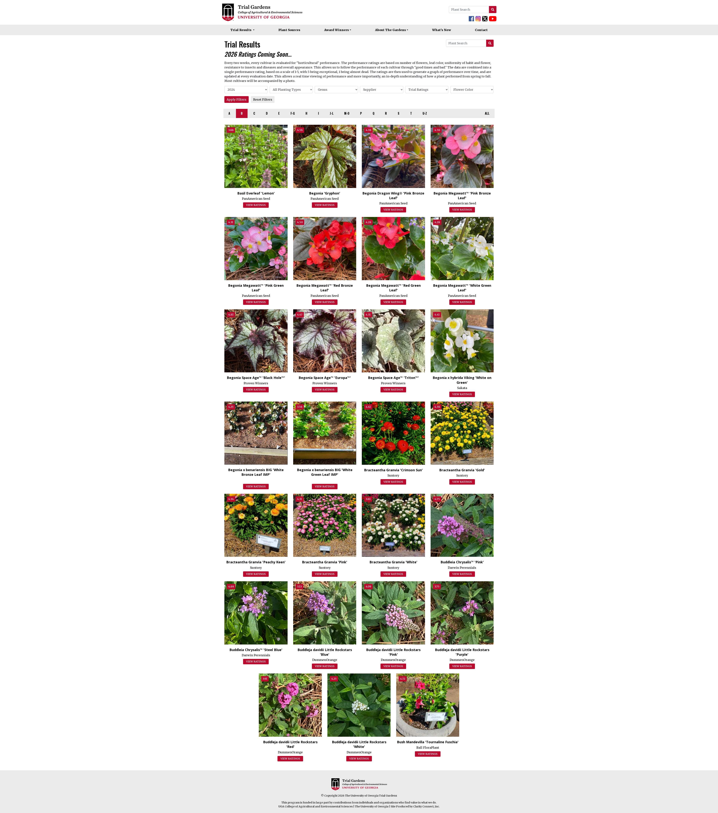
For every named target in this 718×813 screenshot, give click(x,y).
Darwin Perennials (462, 567)
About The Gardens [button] (390, 30)
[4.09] (393, 612)
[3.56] (324, 433)
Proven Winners (256, 383)
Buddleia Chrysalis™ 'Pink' (462, 562)
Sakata (462, 388)
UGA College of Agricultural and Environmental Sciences (315, 806)
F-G (293, 113)
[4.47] (324, 340)
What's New (441, 30)
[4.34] (256, 525)
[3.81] (393, 525)
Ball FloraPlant (427, 747)
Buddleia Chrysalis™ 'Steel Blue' (255, 649)
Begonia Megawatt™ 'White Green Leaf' (462, 287)
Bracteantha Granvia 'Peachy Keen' (256, 562)
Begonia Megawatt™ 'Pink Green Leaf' (256, 287)
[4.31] (256, 248)
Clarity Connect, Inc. (426, 806)
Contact (481, 30)
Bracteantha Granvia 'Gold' (462, 470)
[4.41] (462, 340)
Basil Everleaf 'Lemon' (256, 193)
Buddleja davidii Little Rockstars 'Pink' (393, 652)
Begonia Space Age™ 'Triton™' (393, 377)
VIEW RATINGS (256, 205)
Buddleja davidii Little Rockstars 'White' (359, 744)
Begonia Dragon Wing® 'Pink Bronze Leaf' (393, 195)
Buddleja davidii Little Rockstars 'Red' (290, 744)
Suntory (393, 475)
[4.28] (393, 248)
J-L (332, 113)
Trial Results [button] (241, 30)
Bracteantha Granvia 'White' (393, 562)
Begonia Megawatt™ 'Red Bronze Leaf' (324, 287)
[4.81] (256, 340)
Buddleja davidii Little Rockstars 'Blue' (324, 652)
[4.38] (393, 156)
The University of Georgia (371, 806)
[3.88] (256, 156)
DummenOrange (324, 660)
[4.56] (324, 156)
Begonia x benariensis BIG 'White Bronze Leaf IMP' (256, 472)
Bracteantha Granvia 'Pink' (324, 562)
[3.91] (290, 705)
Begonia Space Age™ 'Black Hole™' (256, 377)
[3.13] (324, 612)
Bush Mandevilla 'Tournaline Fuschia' (427, 742)
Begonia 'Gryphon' (324, 193)
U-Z (425, 113)
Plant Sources (289, 30)
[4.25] (256, 433)
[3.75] (462, 612)
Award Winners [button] (336, 30)
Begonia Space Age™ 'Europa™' (325, 377)
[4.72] (427, 705)
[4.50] (324, 248)
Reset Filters (262, 99)
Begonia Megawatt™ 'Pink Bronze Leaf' (462, 195)
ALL (487, 113)
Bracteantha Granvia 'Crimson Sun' (393, 470)
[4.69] (256, 612)
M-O (346, 113)
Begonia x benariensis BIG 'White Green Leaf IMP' (324, 472)
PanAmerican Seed (256, 198)
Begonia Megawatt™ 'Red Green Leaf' (393, 287)
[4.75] (462, 525)
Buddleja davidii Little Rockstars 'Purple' (462, 652)
